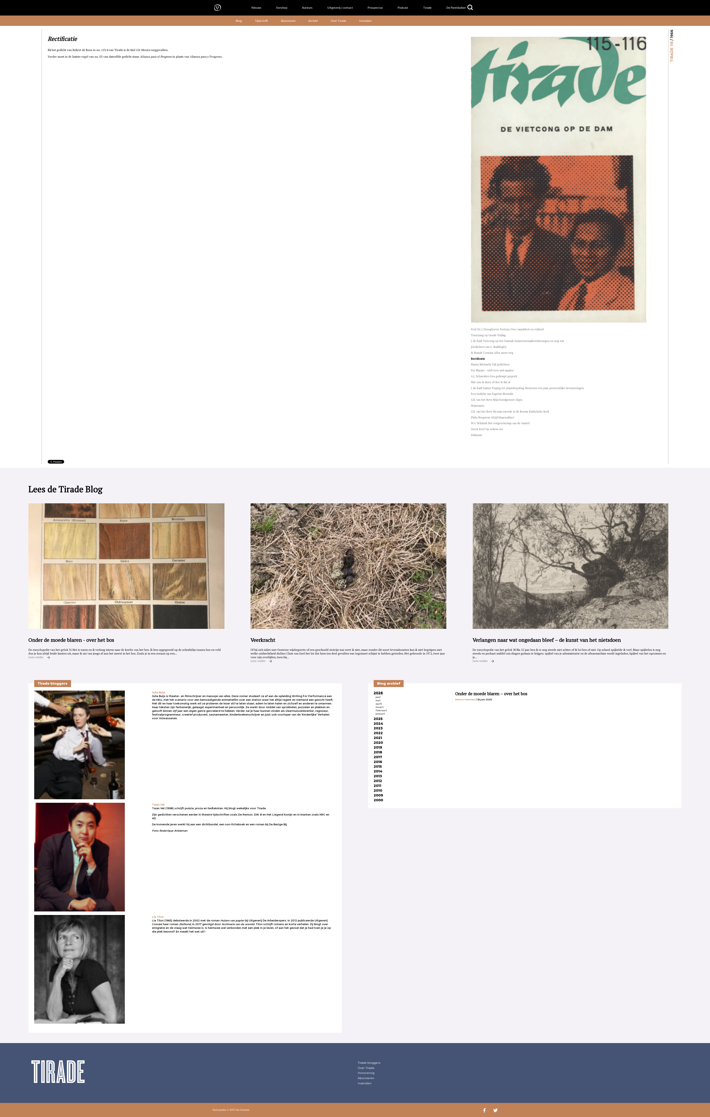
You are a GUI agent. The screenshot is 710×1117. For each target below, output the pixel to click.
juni (378, 697)
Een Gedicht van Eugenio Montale (492, 394)
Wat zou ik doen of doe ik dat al (490, 382)
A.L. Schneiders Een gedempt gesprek (494, 376)
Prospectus (375, 8)
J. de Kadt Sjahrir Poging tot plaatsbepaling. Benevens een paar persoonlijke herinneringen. (527, 388)
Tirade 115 (672, 51)
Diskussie (476, 435)
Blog (239, 21)
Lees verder (36, 657)
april (379, 703)
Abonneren (288, 21)
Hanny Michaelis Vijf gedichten (490, 364)
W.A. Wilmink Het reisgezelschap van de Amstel (500, 423)
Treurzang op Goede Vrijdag (488, 335)
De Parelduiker (456, 8)
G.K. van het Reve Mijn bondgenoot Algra (496, 399)
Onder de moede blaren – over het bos (491, 693)
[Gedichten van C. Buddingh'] (488, 347)
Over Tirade (338, 21)
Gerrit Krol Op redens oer (487, 429)
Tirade (427, 8)
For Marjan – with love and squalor (492, 370)
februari (381, 710)
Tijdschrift (261, 21)
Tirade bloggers (369, 1063)
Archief (313, 21)
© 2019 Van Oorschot (238, 1109)
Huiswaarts (477, 405)
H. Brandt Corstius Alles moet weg (492, 353)
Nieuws (256, 8)
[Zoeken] (470, 7)
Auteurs (307, 8)
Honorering (366, 1073)
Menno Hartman (465, 699)
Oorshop (281, 8)
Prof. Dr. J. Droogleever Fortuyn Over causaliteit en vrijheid (507, 329)
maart (380, 707)
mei (378, 700)
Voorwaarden (219, 1109)
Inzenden (365, 21)
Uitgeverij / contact (340, 8)
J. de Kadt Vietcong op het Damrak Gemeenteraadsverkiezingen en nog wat (517, 341)
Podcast (403, 8)
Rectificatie (478, 358)
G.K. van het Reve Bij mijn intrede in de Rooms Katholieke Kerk (510, 411)
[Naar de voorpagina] (215, 7)
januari (380, 713)
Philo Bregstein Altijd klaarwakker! (492, 417)
